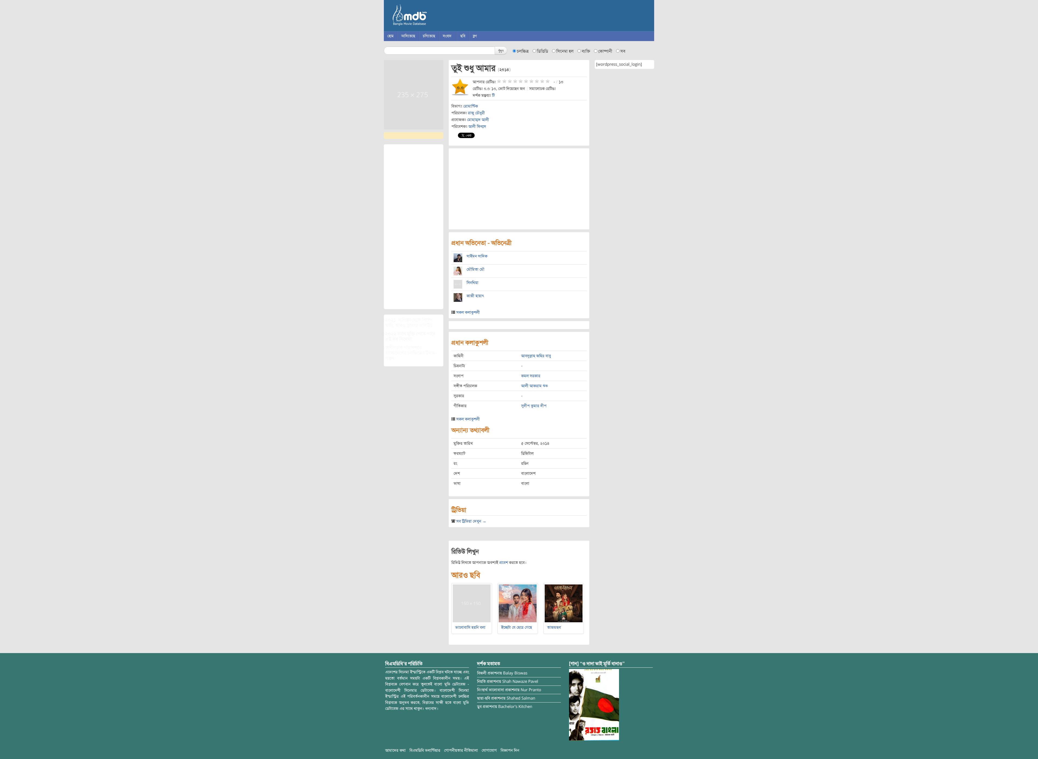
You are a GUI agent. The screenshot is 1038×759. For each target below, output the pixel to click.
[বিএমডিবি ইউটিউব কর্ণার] (594, 704)
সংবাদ (447, 36)
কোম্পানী (605, 51)
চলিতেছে (429, 36)
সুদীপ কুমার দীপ (534, 405)
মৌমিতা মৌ (475, 269)
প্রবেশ (503, 562)
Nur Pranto (531, 689)
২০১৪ (504, 69)
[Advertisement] (413, 227)
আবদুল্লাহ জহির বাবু (536, 355)
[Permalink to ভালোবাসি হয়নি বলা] (472, 603)
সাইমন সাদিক (477, 256)
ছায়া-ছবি (483, 698)
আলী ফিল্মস (477, 126)
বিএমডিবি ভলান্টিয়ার (425, 750)
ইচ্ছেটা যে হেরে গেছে (516, 627)
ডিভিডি (542, 51)
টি (493, 95)
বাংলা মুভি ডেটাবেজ (432, 16)
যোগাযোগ (489, 750)
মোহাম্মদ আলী (478, 119)
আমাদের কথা (395, 750)
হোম (390, 36)
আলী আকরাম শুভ (534, 385)
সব (623, 51)
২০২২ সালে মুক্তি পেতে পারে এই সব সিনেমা (410, 336)
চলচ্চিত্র (523, 51)
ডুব (479, 706)
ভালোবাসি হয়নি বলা (470, 627)
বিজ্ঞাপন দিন (510, 750)
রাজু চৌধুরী (476, 113)
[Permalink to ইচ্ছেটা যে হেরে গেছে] (518, 603)
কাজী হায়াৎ (475, 295)
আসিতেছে (408, 36)
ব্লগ (475, 36)
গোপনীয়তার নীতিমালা (461, 750)
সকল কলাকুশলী (468, 312)
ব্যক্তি (586, 51)
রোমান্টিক (470, 106)
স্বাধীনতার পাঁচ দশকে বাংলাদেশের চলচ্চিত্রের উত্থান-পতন (411, 353)
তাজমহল (554, 627)
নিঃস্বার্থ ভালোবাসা (490, 689)
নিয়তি (481, 681)
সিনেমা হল (565, 51)
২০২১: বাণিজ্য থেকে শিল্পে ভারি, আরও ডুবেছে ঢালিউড (409, 322)
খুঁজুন (501, 50)
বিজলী (482, 673)
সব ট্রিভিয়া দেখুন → (471, 521)
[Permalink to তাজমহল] (564, 603)
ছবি (462, 36)
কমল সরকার (530, 375)
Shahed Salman (521, 698)
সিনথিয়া (472, 282)
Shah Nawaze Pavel (520, 681)
